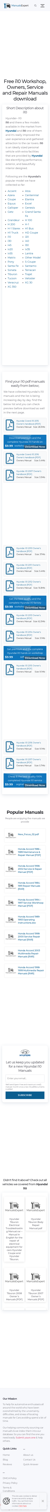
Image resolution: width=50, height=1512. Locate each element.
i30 (9, 241)
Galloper (13, 207)
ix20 (10, 249)
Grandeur (14, 220)
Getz (10, 211)
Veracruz (13, 282)
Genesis (30, 207)
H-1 (27, 224)
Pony (11, 261)
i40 (27, 241)
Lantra (29, 253)
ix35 (27, 249)
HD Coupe (31, 232)
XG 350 (12, 286)
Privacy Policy (10, 1483)
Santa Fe (13, 265)
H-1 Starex (14, 228)
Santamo (30, 265)
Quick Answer (30, 1464)
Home (6, 1455)
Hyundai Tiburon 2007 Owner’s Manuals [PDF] (36, 1295)
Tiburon (12, 274)
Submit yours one (25, 1437)
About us (28, 1455)
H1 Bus (29, 228)
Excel (28, 203)
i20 (27, 236)
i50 (27, 245)
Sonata (12, 270)
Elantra (29, 199)
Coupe (12, 199)
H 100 (28, 220)
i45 (9, 245)
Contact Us (29, 1459)
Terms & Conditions (9, 1489)
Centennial (32, 195)
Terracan (30, 270)
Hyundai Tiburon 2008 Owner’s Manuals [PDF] (14, 1295)
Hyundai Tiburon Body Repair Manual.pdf (35, 1224)
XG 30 (28, 282)
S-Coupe (30, 261)
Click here (23, 1506)
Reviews (7, 1464)
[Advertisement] (25, 46)
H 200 (11, 224)
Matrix (12, 257)
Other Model (33, 257)
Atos (28, 191)
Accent (12, 191)
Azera (11, 195)
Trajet (28, 274)
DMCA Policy (10, 1478)
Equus (12, 203)
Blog (5, 1459)
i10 (9, 236)
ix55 (10, 253)
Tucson (12, 278)
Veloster (30, 278)
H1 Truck (13, 232)
